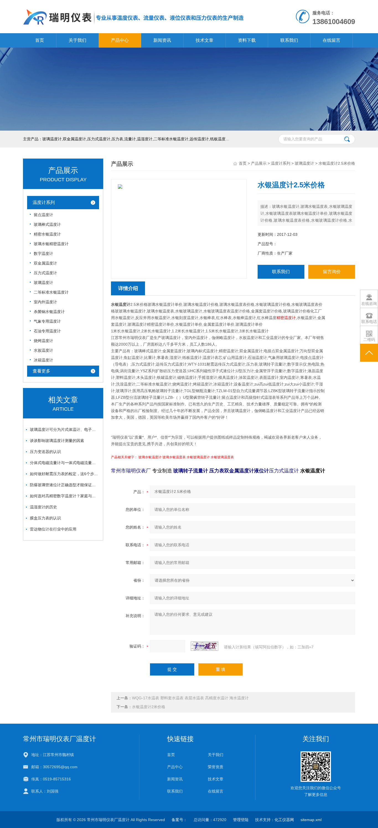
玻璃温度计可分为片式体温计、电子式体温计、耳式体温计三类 (64, 429)
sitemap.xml (311, 819)
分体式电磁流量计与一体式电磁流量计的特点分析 (64, 462)
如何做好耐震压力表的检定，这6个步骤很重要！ (64, 474)
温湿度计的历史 (43, 507)
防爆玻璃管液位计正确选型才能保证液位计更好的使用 (64, 485)
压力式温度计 (45, 273)
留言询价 (332, 271)
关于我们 (77, 40)
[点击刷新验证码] (204, 646)
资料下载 (247, 40)
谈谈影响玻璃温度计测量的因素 (57, 440)
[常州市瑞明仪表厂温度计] (133, 5)
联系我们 (289, 40)
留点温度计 (43, 215)
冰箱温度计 (43, 360)
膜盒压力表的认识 (45, 518)
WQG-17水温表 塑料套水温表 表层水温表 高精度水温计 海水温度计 (190, 698)
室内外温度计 (45, 302)
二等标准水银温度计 (51, 292)
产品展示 (258, 163)
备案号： (179, 819)
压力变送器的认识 (45, 451)
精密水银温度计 (47, 234)
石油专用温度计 (47, 331)
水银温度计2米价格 (148, 707)
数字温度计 (43, 253)
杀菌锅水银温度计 (49, 311)
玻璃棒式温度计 (47, 224)
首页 (39, 40)
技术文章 (204, 40)
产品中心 (120, 40)
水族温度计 (43, 350)
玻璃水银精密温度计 (51, 244)
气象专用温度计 (47, 321)
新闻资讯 (162, 40)
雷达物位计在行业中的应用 (53, 529)
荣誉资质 (215, 767)
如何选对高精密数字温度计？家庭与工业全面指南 (64, 496)
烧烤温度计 (43, 340)
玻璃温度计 (43, 282)
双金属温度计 (45, 263)
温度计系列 (44, 202)
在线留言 (331, 40)
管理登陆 (240, 819)
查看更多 (41, 371)
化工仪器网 (284, 819)
